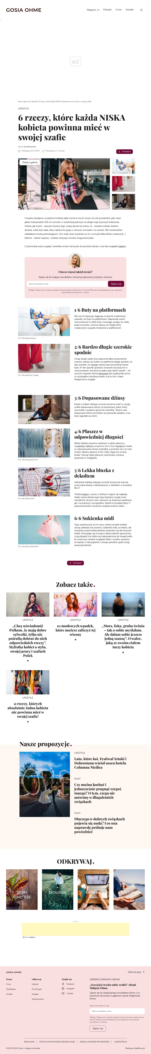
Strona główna (24, 101)
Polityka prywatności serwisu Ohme (57, 1042)
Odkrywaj (36, 979)
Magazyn (92, 10)
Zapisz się (116, 284)
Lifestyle (34, 101)
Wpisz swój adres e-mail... (100, 1006)
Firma (9, 979)
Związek (35, 994)
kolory (86, 494)
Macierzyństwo (38, 999)
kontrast (104, 374)
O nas (119, 10)
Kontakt (130, 10)
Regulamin (29, 1042)
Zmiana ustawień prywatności (94, 1042)
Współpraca (11, 989)
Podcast (107, 10)
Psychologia (37, 989)
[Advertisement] (75, 929)
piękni (122, 246)
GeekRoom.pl (139, 1048)
